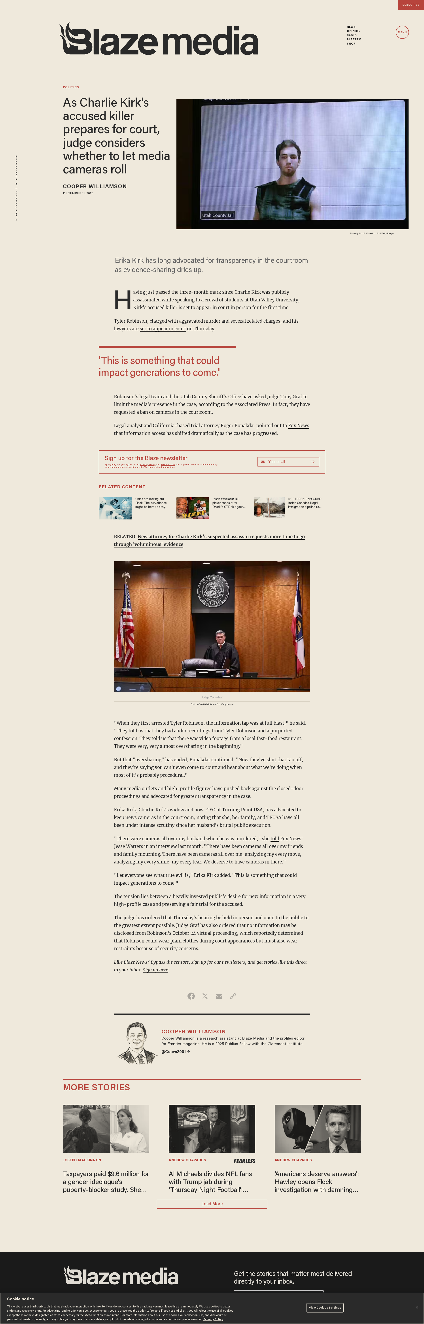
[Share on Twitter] (205, 996)
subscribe (411, 5)
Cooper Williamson (95, 187)
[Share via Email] (219, 996)
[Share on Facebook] (191, 996)
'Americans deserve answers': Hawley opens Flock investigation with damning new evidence (317, 1182)
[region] (212, 1308)
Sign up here (155, 969)
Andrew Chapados (187, 1160)
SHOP (351, 43)
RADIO (352, 35)
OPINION (354, 31)
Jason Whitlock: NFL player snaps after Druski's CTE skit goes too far (227, 503)
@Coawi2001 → (175, 1052)
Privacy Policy (147, 465)
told (275, 838)
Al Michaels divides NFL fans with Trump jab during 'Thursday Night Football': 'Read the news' (210, 1182)
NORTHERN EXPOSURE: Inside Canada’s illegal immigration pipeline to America (305, 503)
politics (71, 87)
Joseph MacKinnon (82, 1160)
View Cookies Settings (325, 1307)
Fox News (298, 425)
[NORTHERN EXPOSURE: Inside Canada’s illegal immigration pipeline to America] (269, 507)
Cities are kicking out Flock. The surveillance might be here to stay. (151, 503)
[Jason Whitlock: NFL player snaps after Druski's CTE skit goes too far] (192, 507)
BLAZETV (354, 39)
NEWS (351, 27)
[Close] (417, 1307)
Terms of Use (168, 465)
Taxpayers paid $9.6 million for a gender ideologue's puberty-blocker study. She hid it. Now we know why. (106, 1182)
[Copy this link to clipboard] (233, 996)
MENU (402, 32)
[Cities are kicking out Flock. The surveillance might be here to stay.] (115, 507)
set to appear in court (163, 328)
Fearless (244, 1161)
